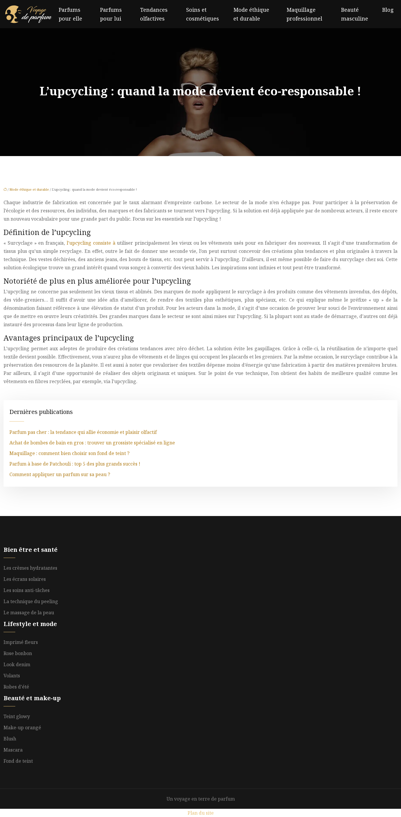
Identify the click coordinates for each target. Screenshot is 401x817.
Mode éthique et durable (251, 14)
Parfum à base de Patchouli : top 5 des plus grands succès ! (74, 464)
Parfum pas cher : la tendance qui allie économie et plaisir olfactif (83, 432)
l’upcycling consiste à (91, 243)
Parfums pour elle (70, 14)
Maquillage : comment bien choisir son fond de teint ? (69, 453)
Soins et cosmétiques (202, 14)
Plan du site (201, 813)
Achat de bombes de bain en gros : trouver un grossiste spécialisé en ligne (92, 442)
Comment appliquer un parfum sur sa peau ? (59, 474)
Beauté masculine (354, 14)
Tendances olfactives (154, 14)
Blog (388, 9)
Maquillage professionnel (304, 14)
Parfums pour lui (111, 14)
